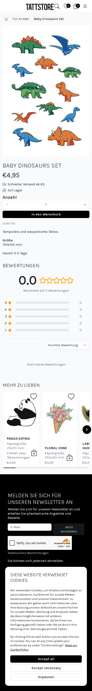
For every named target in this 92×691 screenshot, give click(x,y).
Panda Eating (18, 438)
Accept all (46, 659)
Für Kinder (21, 19)
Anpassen (46, 677)
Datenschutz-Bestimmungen (28, 553)
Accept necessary (46, 668)
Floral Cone (56, 448)
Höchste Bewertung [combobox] (63, 345)
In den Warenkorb (46, 214)
